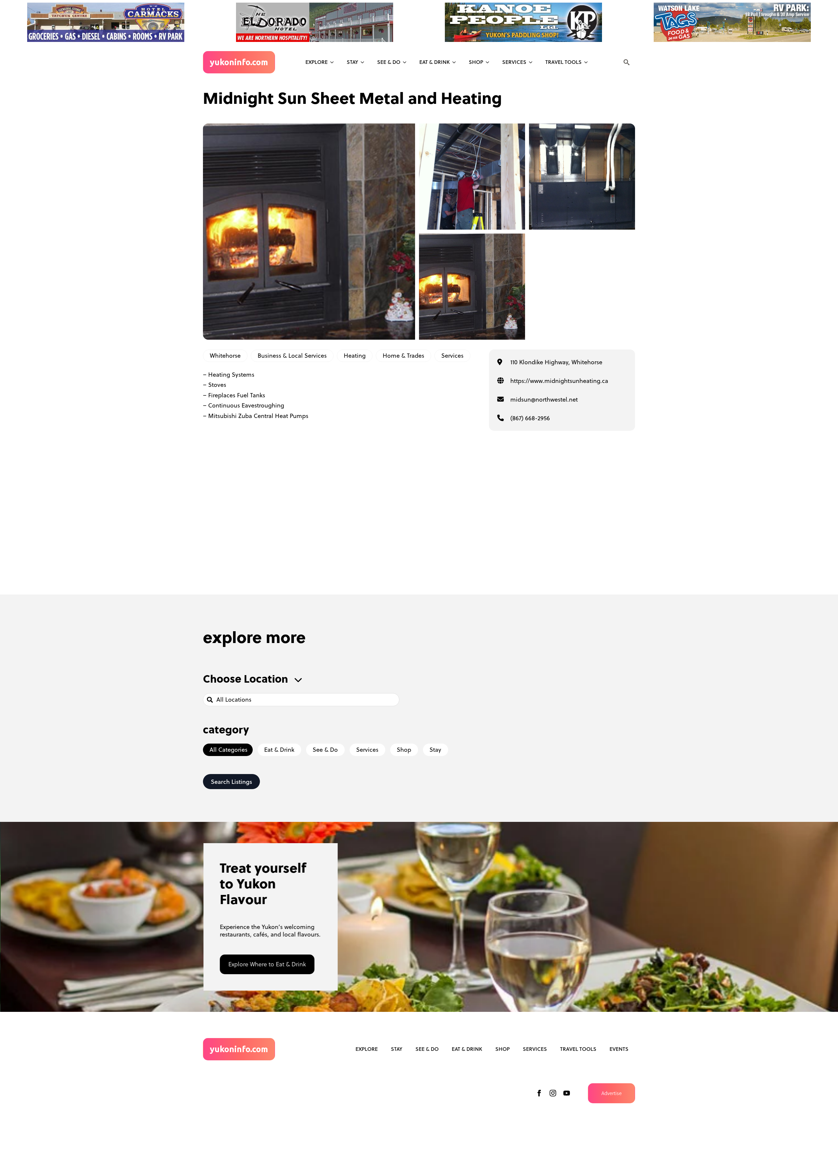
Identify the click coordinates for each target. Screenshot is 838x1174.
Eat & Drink (434, 62)
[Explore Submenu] (334, 62)
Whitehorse (225, 355)
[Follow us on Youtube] (567, 1093)
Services (514, 62)
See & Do (427, 1048)
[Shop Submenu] (489, 62)
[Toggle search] (626, 62)
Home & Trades (403, 355)
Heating (355, 355)
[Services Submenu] (532, 62)
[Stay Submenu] (364, 62)
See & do (388, 62)
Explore (316, 62)
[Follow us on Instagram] (553, 1093)
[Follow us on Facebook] (539, 1093)
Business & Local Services (292, 355)
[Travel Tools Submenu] (588, 62)
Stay (352, 62)
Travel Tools (563, 62)
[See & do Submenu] (406, 62)
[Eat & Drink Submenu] (456, 62)
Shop (476, 62)
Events (619, 1048)
